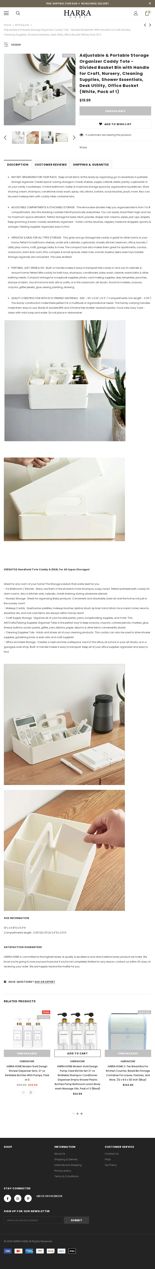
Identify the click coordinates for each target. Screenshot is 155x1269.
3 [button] (82, 1114)
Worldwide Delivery (95, 3)
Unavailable (27, 1053)
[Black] (31, 1093)
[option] (39, 89)
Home (7, 25)
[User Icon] (136, 13)
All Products (22, 25)
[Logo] (77, 13)
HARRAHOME (27, 1061)
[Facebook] (7, 1198)
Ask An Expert (45, 982)
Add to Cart (77, 1053)
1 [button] (73, 1114)
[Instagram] (17, 1198)
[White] (23, 1093)
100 (87, 135)
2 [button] (77, 1114)
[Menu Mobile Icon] (6, 13)
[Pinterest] (28, 1198)
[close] (150, 4)
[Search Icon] (18, 13)
